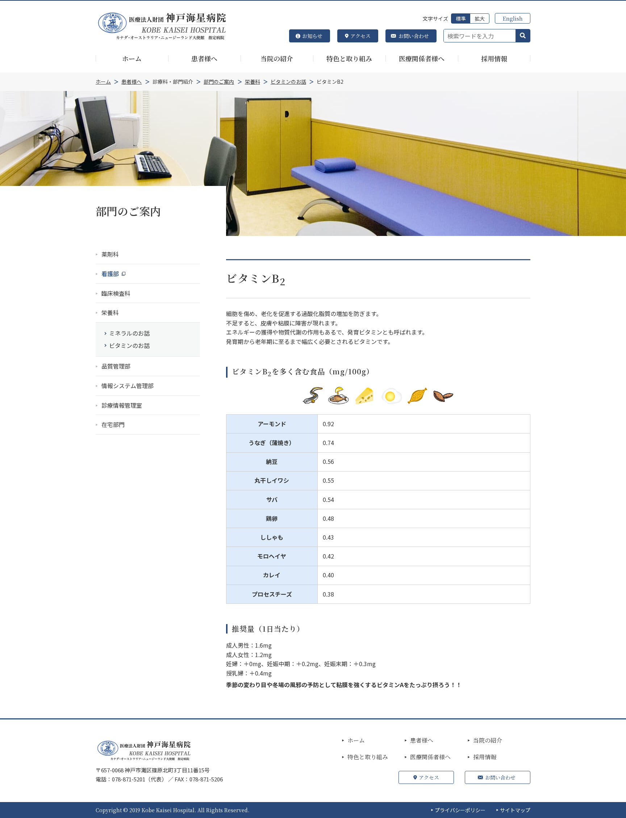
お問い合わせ (413, 36)
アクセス (360, 36)
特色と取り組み (367, 757)
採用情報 (484, 757)
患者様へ (421, 740)
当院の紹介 (487, 740)
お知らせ (312, 36)
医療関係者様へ (430, 757)
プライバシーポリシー (460, 810)
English (512, 18)
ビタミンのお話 (129, 345)
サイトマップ (515, 810)
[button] (523, 36)
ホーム (356, 740)
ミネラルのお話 (129, 333)
